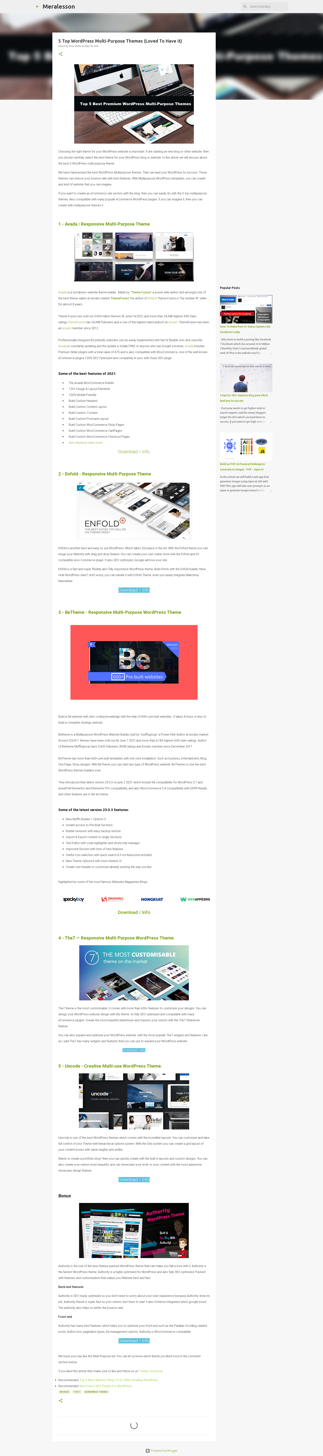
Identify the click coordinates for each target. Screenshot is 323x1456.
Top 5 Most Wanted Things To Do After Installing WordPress (119, 1380)
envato (173, 322)
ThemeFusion (76, 322)
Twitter (143, 1371)
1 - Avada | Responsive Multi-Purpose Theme (104, 224)
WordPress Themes (96, 1392)
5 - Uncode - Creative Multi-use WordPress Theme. (110, 1066)
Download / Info (134, 451)
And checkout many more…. (87, 442)
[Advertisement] (235, 192)
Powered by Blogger (164, 1450)
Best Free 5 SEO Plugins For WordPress (106, 1386)
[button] (60, 54)
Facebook (156, 1371)
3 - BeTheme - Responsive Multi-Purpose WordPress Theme (119, 612)
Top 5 (76, 1392)
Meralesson (59, 6)
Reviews (64, 1392)
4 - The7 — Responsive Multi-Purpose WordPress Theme (116, 938)
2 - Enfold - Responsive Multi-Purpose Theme (104, 474)
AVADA (153, 298)
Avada (62, 292)
